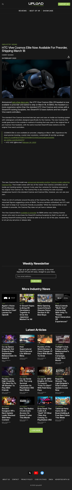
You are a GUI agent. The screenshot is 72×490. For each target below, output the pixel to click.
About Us (6, 479)
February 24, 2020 (29, 142)
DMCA (51, 479)
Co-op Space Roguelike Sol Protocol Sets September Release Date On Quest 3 (9, 352)
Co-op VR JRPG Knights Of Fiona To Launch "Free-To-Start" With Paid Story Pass (45, 384)
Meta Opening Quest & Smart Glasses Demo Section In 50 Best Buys (44, 310)
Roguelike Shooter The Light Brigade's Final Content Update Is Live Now (62, 384)
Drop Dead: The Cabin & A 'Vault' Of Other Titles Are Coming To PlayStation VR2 (45, 414)
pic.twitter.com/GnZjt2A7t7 (14, 140)
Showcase (48, 11)
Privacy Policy (27, 479)
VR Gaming (5, 344)
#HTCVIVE (26, 138)
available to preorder (28, 213)
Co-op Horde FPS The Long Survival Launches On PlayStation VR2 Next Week (27, 384)
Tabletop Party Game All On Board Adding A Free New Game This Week (62, 413)
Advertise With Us (62, 479)
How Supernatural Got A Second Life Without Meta (26, 351)
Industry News (9, 44)
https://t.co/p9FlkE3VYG (13, 138)
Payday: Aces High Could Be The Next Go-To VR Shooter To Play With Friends (9, 384)
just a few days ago (20, 102)
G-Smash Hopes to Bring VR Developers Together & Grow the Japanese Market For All (27, 312)
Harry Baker (8, 54)
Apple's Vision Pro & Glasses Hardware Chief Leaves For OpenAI (9, 310)
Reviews (23, 11)
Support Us (64, 4)
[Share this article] (68, 56)
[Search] (3, 4)
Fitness (22, 344)
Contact (15, 479)
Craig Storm (23, 358)
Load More (36, 430)
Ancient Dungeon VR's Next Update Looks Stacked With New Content (8, 414)
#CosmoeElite (49, 138)
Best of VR (35, 11)
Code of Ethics (41, 479)
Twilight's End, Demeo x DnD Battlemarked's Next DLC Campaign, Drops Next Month (62, 353)
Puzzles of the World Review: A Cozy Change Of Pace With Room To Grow (45, 351)
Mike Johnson (6, 360)
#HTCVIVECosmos (37, 138)
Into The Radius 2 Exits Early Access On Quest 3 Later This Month (27, 413)
